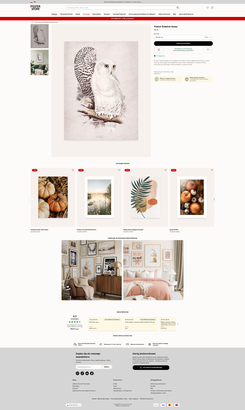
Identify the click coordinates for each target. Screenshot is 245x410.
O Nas (115, 384)
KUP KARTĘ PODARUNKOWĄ (152, 367)
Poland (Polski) (73, 405)
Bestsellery (76, 386)
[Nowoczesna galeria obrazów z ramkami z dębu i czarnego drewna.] (92, 270)
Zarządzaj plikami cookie (158, 393)
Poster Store (127, 404)
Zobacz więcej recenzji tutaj (122, 335)
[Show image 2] (40, 62)
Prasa (115, 386)
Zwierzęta (40, 22)
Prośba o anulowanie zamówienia (161, 391)
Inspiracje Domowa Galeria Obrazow (84, 391)
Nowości (75, 388)
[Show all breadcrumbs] (33, 22)
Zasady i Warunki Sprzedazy (100, 399)
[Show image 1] (40, 36)
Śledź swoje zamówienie (158, 384)
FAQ (152, 388)
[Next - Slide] (214, 199)
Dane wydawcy (133, 399)
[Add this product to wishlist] (208, 49)
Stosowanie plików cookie (119, 399)
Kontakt (153, 386)
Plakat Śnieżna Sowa (51, 22)
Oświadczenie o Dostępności (122, 391)
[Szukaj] (177, 8)
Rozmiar (156, 34)
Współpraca (117, 388)
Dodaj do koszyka (183, 43)
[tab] (207, 7)
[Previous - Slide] (31, 199)
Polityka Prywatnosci (146, 399)
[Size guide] (159, 49)
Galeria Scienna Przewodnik (81, 384)
